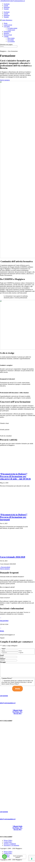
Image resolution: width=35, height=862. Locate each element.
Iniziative (6, 33)
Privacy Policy (8, 840)
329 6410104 (4, 696)
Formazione (7, 31)
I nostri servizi (8, 25)
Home (5, 23)
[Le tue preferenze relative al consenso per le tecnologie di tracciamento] (32, 859)
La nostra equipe (12, 28)
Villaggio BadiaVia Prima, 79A (17, 711)
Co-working (11, 41)
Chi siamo (7, 26)
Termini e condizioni (10, 843)
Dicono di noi (8, 35)
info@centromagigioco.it (7, 703)
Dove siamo (11, 38)
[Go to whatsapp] (4, 856)
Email (2, 655)
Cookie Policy (8, 842)
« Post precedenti (5, 567)
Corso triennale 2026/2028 (12, 557)
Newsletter (10, 40)
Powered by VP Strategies (11, 845)
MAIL (2, 631)
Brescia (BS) (17, 713)
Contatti (6, 36)
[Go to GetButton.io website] (4, 860)
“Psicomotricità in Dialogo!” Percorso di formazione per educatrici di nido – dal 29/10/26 (15, 476)
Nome (20, 650)
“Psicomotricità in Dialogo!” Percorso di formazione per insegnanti (13, 517)
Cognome (21, 652)
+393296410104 (5, 1)
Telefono (2, 658)
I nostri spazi (11, 30)
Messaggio (3, 662)
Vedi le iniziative (5, 80)
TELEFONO (4, 621)
